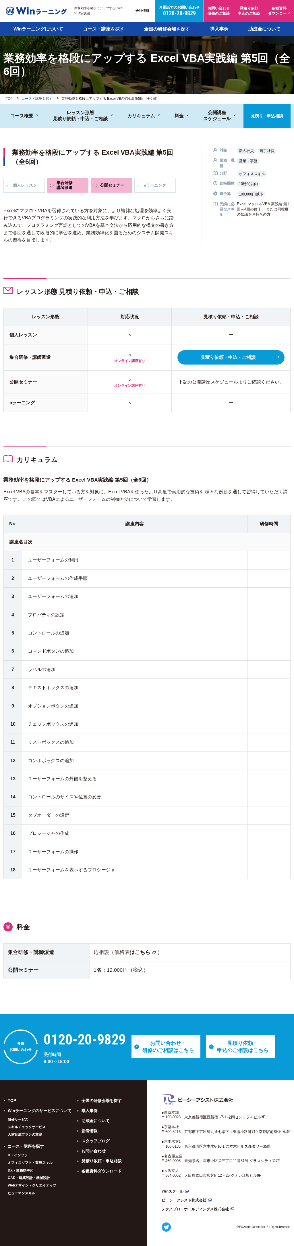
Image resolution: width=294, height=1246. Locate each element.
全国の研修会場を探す (167, 28)
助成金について (264, 28)
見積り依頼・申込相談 (102, 1161)
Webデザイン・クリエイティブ (32, 1185)
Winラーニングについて (38, 28)
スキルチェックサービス (27, 1127)
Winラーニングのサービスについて (39, 1110)
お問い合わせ (94, 1151)
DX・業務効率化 (20, 1170)
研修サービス (18, 1119)
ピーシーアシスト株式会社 (184, 1200)
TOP (12, 1100)
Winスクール (172, 1191)
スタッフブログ (96, 1140)
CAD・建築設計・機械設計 (29, 1178)
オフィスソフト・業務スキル (30, 1163)
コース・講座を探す (103, 28)
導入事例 (219, 28)
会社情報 (142, 11)
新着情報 (90, 1130)
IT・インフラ (18, 1155)
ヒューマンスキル (21, 1193)
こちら (142, 952)
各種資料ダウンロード (102, 1171)
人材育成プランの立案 (25, 1134)
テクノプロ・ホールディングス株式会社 (195, 1209)
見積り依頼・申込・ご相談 (228, 357)
